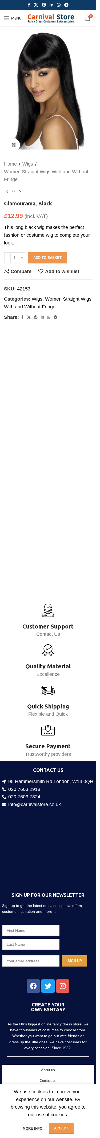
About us (48, 1070)
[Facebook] (33, 986)
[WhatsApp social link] (58, 5)
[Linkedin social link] (51, 5)
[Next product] (20, 186)
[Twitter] (48, 986)
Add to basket (47, 252)
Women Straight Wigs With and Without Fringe (46, 170)
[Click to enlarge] (14, 139)
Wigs (27, 158)
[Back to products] (13, 186)
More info (33, 1128)
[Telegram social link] (66, 5)
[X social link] (36, 5)
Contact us (48, 1081)
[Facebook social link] (29, 5)
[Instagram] (62, 986)
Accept (61, 1128)
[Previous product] (7, 186)
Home (10, 158)
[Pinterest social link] (44, 5)
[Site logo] (51, 18)
